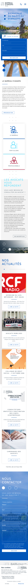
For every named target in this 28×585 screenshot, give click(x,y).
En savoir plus (19, 236)
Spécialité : (4, 50)
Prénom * (4, 504)
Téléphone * (5, 514)
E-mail (3, 520)
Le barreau (14, 135)
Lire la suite (14, 307)
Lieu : (3, 45)
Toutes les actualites (14, 467)
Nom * (3, 509)
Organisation (8, 112)
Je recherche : (5, 40)
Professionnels (14, 166)
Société (4, 525)
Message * (4, 530)
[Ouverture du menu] (25, 4)
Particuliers (14, 150)
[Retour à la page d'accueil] (7, 4)
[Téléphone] (21, 4)
